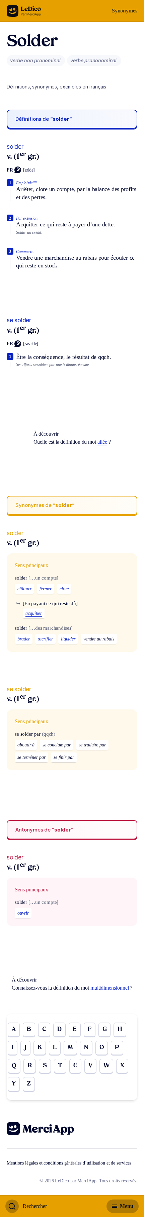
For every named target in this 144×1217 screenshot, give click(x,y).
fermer (46, 588)
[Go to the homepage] (24, 11)
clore (64, 588)
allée (102, 442)
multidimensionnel (109, 988)
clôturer (24, 588)
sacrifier (45, 638)
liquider (68, 638)
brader (23, 638)
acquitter (33, 613)
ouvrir (23, 913)
